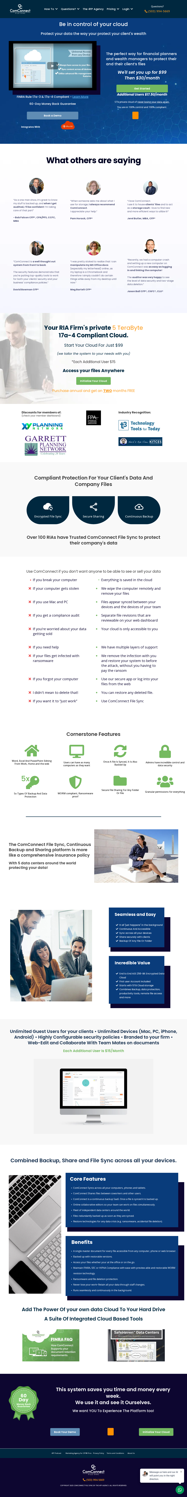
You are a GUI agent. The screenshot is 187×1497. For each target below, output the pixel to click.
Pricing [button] (111, 9)
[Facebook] (89, 1489)
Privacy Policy (98, 1453)
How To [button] (49, 9)
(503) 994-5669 (159, 11)
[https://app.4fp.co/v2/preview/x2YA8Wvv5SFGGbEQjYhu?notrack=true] (93, 1470)
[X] (104, 1489)
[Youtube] (97, 1489)
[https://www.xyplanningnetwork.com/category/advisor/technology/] (142, 441)
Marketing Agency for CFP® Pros (78, 1453)
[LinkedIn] (82, 1489)
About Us (131, 1453)
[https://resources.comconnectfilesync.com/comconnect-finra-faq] (50, 1345)
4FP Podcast (56, 1453)
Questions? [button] (69, 9)
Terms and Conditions (115, 1453)
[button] (131, 9)
